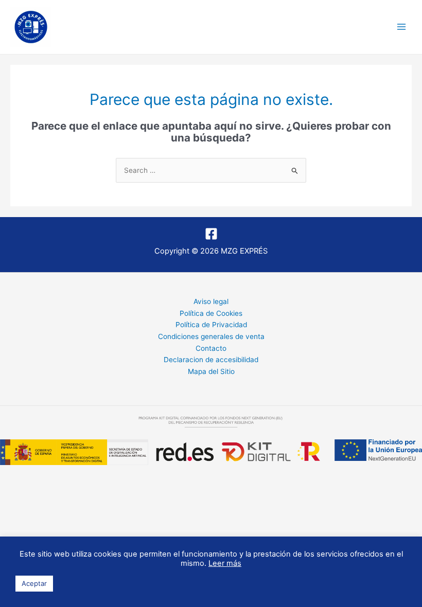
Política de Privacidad (211, 324)
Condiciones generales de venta (211, 336)
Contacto (211, 348)
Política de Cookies (211, 313)
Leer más (224, 563)
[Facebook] (211, 233)
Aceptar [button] (34, 583)
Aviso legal (211, 301)
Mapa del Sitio (211, 371)
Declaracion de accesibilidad (211, 359)
